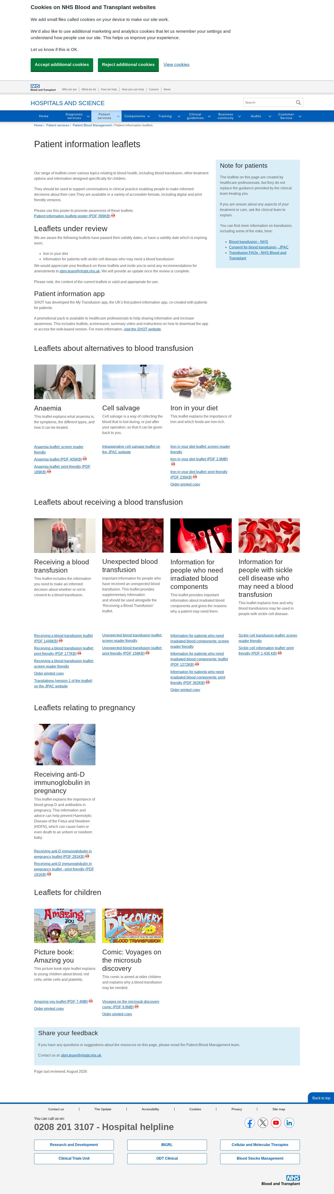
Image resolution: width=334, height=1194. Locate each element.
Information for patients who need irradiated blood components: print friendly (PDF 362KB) (197, 677)
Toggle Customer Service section (300, 116)
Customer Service (286, 116)
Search (298, 102)
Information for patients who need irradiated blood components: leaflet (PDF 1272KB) (199, 659)
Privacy (237, 1109)
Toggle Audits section (269, 116)
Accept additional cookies (62, 64)
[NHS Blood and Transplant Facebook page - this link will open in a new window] (249, 1122)
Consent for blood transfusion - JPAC (259, 247)
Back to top (321, 1098)
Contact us (56, 1109)
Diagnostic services (74, 116)
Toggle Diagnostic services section (88, 116)
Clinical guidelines (195, 116)
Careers (154, 89)
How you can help (133, 89)
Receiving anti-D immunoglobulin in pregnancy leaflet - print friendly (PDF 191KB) (64, 869)
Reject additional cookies (128, 64)
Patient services (104, 116)
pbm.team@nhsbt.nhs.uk (80, 271)
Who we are (69, 89)
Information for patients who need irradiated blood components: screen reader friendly (199, 641)
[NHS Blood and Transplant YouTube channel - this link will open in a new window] (276, 1122)
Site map (278, 1109)
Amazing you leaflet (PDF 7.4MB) (61, 1002)
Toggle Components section (148, 116)
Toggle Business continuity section (239, 116)
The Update (102, 1109)
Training (165, 116)
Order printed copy (185, 484)
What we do (89, 89)
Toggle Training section (178, 116)
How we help (109, 89)
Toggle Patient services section (118, 116)
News (167, 89)
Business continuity (226, 116)
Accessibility (150, 1109)
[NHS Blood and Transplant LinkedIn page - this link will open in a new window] (289, 1122)
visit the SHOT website (142, 329)
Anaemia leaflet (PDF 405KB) (58, 459)
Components (135, 116)
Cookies (195, 1109)
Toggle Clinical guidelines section (209, 116)
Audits (256, 116)
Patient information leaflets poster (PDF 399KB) (72, 216)
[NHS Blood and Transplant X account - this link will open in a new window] (262, 1122)
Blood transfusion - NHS (248, 242)
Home (44, 116)
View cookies (176, 64)
